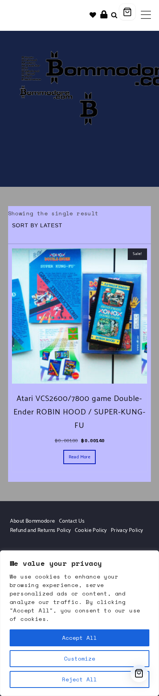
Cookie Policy (91, 530)
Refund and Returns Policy (40, 530)
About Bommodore (32, 521)
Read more (80, 457)
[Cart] (127, 12)
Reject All (79, 679)
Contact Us (72, 521)
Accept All (79, 638)
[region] (79, 623)
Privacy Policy (127, 530)
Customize (79, 658)
